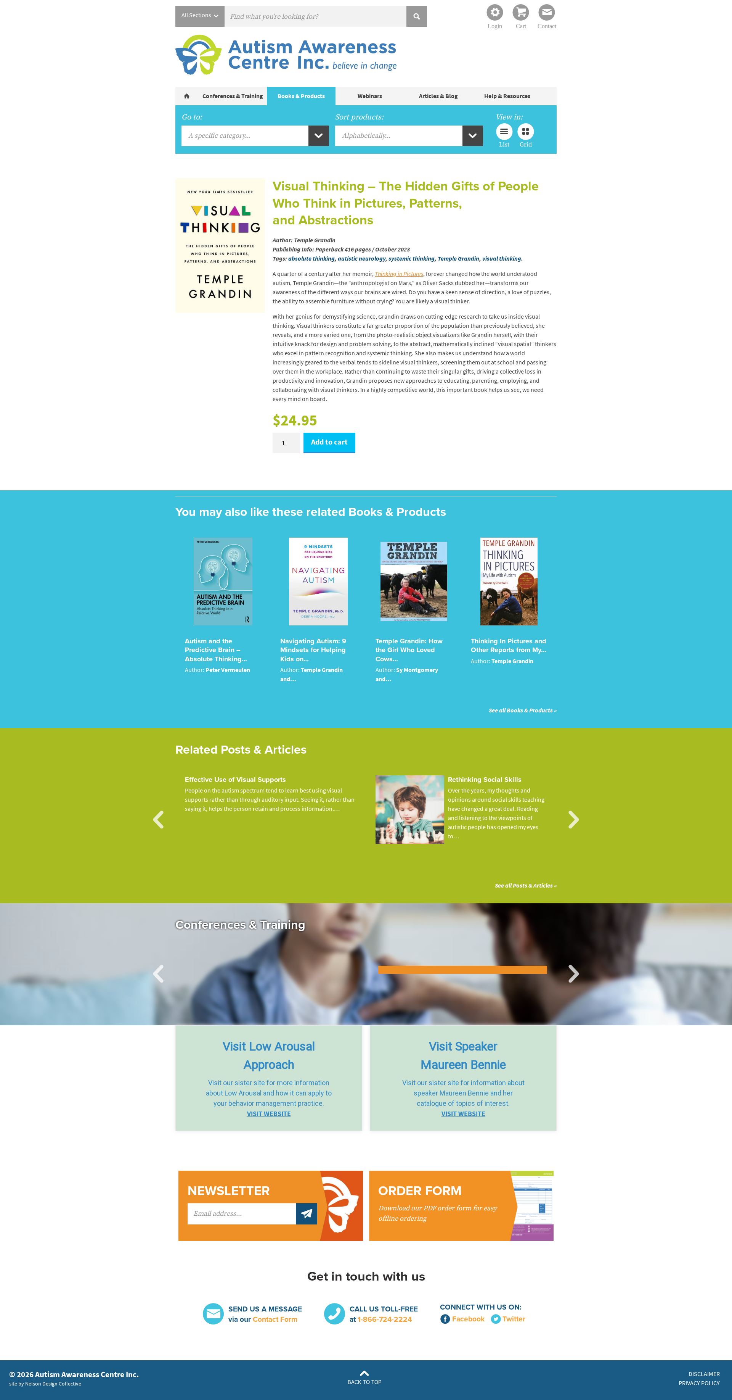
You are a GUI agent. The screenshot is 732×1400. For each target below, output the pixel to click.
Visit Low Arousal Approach (269, 1055)
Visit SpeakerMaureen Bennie (463, 1055)
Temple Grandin (458, 259)
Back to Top (365, 1382)
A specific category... (219, 135)
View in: (509, 117)
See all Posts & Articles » (526, 885)
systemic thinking (411, 259)
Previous (158, 820)
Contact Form (275, 1319)
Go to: (191, 117)
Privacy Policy (699, 1383)
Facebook (468, 1319)
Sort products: (359, 117)
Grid (526, 144)
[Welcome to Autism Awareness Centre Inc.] (186, 96)
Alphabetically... (366, 135)
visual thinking (501, 259)
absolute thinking (311, 259)
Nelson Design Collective (53, 1383)
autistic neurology (361, 259)
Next (574, 820)
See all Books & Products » (523, 710)
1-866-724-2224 (385, 1319)
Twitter (513, 1319)
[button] (269, 1078)
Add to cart (329, 442)
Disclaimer (704, 1374)
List (504, 144)
